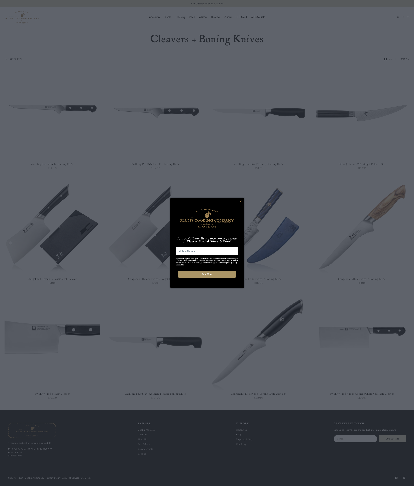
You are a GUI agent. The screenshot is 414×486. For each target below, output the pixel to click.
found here (180, 265)
